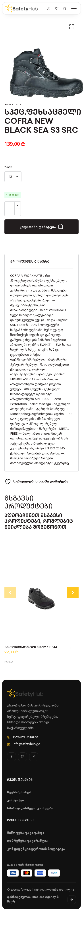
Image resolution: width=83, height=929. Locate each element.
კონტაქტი (15, 800)
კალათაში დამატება (38, 227)
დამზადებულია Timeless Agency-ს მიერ (33, 899)
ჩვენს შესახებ (19, 792)
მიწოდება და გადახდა (25, 833)
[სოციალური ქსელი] (11, 756)
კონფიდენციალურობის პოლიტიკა (36, 849)
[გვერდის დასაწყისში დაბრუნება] (72, 899)
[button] (71, 26)
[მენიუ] (74, 8)
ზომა (8, 167)
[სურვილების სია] (57, 8)
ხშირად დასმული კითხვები (30, 808)
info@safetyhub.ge (26, 744)
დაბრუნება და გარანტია (27, 841)
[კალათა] (65, 8)
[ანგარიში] (49, 8)
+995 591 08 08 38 (25, 737)
